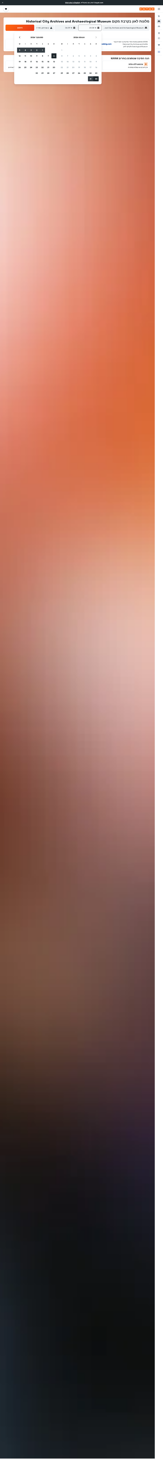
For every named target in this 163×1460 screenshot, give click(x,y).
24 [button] (90, 73)
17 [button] (90, 67)
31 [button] (90, 79)
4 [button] (84, 56)
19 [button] (79, 67)
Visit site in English (72, 3)
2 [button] (96, 56)
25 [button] (85, 73)
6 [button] (73, 56)
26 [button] (79, 73)
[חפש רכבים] (159, 26)
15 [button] (62, 61)
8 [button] (61, 56)
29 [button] (62, 73)
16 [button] (96, 67)
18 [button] (85, 67)
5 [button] (79, 56)
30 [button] (96, 79)
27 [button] (73, 73)
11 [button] (84, 61)
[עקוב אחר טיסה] (159, 38)
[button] (2, 2)
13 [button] (73, 61)
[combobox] (123, 27)
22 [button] (62, 67)
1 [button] (61, 50)
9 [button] (96, 61)
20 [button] (73, 67)
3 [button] (90, 56)
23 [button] (96, 73)
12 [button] (79, 61)
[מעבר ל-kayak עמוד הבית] (146, 9)
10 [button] (90, 61)
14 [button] (67, 61)
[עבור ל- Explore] (159, 33)
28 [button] (67, 73)
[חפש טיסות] (159, 16)
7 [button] (67, 56)
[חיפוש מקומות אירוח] (159, 21)
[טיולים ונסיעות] (159, 45)
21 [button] (67, 67)
